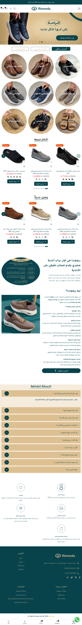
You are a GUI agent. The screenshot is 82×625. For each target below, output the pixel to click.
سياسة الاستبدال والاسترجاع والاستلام (21, 599)
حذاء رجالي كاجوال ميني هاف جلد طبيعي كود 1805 (14, 230)
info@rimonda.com (70, 568)
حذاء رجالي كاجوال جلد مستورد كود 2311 (68, 173)
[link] (41, 29)
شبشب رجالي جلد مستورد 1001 (14, 171)
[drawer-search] (15, 8)
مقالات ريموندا (61, 591)
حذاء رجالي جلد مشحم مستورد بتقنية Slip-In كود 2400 (41, 173)
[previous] (78, 156)
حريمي (21, 562)
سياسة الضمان (21, 591)
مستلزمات (20, 566)
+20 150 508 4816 (70, 573)
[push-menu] (79, 9)
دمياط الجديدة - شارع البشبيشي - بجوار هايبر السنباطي (59, 563)
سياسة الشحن (21, 595)
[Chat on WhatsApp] (77, 619)
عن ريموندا (61, 595)
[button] (78, 162)
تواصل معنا (61, 599)
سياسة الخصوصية (20, 602)
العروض (21, 569)
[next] (4, 156)
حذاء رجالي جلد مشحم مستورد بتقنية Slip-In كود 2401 (41, 230)
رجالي (20, 558)
